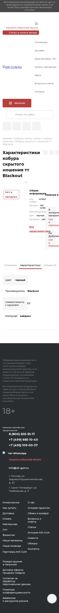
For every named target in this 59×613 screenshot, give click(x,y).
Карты (38, 75)
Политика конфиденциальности (16, 591)
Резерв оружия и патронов (12, 563)
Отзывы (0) (50, 265)
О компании (41, 42)
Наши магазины (43, 59)
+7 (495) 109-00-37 (18, 23)
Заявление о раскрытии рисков (15, 599)
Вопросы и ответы (44, 83)
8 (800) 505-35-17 (22, 434)
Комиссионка (11, 502)
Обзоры (32, 543)
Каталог (20, 103)
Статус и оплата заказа (23, 32)
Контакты (39, 91)
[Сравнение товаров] (16, 126)
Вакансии (9, 535)
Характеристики (30, 265)
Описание (10, 265)
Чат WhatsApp (47, 24)
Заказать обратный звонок (22, 27)
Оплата (38, 67)
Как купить (9, 507)
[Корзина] (36, 126)
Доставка (39, 50)
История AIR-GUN (39, 532)
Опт (54, 59)
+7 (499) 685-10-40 (18, 19)
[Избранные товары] (26, 126)
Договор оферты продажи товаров (14, 571)
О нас (31, 502)
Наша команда (12, 545)
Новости (33, 538)
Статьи (32, 527)
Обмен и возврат (38, 513)
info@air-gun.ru (19, 467)
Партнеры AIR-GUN (15, 551)
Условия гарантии (39, 507)
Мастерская (50, 67)
